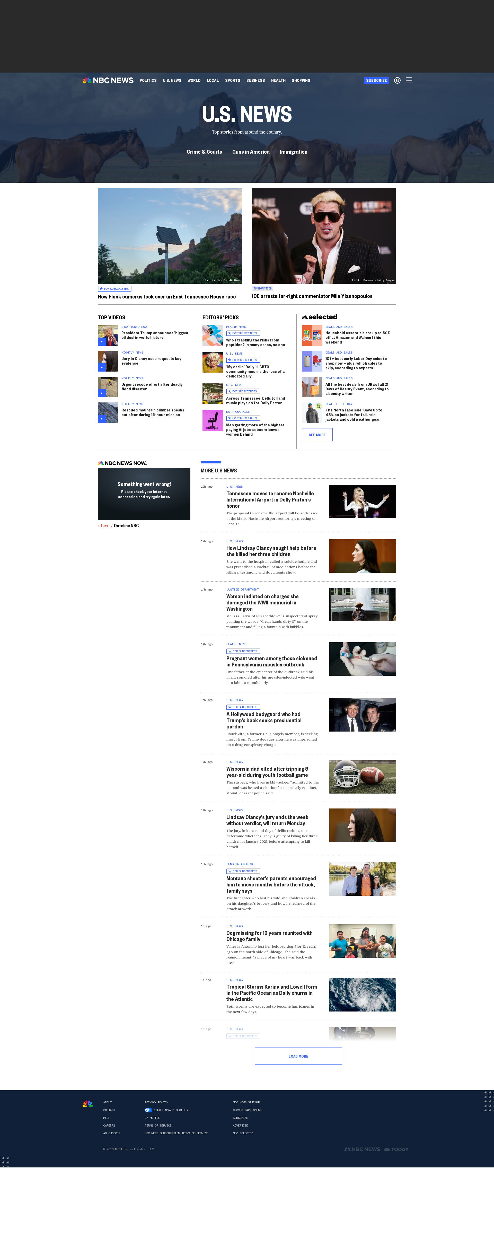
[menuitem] (148, 80)
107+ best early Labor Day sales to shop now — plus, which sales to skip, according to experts (356, 363)
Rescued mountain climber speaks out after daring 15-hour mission (152, 412)
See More (317, 434)
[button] (213, 80)
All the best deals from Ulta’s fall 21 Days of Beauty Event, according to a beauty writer (357, 388)
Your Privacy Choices (170, 1110)
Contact (109, 1110)
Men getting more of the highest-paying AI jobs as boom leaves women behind (256, 429)
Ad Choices (111, 1133)
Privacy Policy (156, 1102)
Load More (298, 1056)
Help (106, 1118)
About (107, 1102)
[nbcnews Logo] (88, 1104)
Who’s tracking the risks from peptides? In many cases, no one (255, 342)
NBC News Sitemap (246, 1102)
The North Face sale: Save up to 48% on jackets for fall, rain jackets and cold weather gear (353, 414)
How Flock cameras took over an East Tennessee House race (167, 296)
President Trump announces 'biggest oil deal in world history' (155, 335)
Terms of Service (158, 1125)
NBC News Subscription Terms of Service (176, 1133)
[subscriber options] (397, 80)
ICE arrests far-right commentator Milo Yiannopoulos (312, 295)
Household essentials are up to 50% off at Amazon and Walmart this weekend (357, 337)
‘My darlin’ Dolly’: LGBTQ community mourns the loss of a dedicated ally (255, 371)
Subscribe (240, 1118)
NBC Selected (243, 1133)
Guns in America (251, 151)
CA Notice (152, 1118)
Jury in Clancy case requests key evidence (151, 361)
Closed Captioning (247, 1110)
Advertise (240, 1125)
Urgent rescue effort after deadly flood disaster (152, 386)
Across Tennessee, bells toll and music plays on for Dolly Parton (255, 400)
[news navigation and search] (409, 80)
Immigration (293, 151)
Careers (109, 1125)
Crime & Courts (204, 151)
